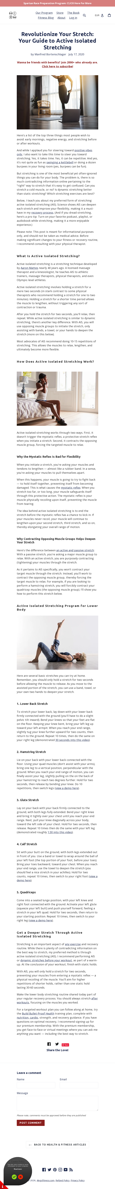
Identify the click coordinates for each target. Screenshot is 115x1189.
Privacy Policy (78, 1180)
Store (59, 12)
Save (66, 1045)
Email (63, 1079)
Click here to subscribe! (57, 66)
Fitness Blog (46, 17)
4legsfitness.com (45, 1180)
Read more (18, 1169)
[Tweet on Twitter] (57, 1044)
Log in (73, 17)
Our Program (44, 12)
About (61, 17)
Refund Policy (62, 1180)
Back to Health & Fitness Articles (59, 1144)
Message (22, 1093)
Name (20, 1079)
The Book (73, 12)
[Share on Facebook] (49, 1044)
